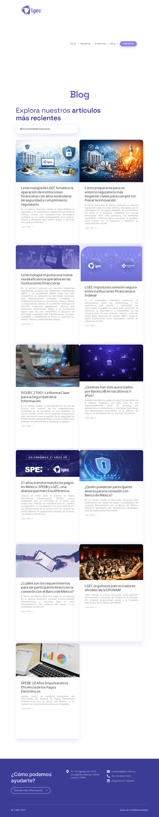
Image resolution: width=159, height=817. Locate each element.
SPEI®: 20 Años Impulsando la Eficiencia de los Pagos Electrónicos (44, 687)
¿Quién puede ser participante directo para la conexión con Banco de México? (108, 490)
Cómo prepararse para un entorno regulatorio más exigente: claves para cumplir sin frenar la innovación (110, 194)
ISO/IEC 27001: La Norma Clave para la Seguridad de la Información (45, 396)
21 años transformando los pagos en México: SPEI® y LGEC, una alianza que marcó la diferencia (47, 486)
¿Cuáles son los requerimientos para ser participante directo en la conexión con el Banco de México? (47, 587)
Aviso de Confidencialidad (134, 810)
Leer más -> (27, 227)
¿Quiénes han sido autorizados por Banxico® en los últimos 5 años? (109, 391)
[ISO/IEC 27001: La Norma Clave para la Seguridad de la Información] (48, 366)
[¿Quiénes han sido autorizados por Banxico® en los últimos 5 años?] (111, 363)
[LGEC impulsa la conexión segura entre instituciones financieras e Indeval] (111, 263)
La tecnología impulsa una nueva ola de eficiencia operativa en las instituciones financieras (47, 278)
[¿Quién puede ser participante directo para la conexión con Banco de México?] (111, 465)
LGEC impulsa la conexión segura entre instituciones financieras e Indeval (111, 291)
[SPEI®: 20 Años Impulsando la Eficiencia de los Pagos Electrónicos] (48, 660)
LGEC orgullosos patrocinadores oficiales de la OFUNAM (110, 587)
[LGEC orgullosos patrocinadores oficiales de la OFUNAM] (111, 562)
